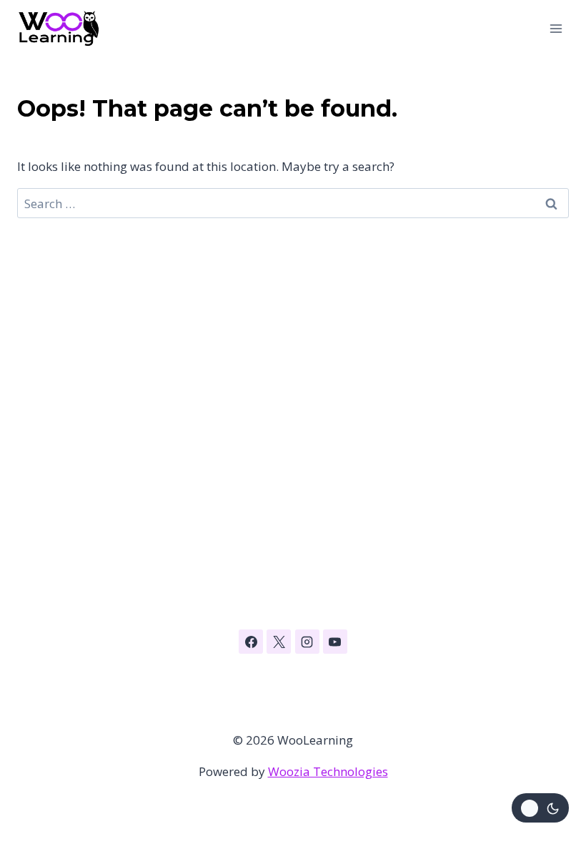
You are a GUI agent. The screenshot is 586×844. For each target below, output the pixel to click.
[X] (279, 641)
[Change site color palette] (540, 808)
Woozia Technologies (328, 771)
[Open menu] (555, 28)
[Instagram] (307, 641)
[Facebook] (251, 641)
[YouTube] (335, 641)
